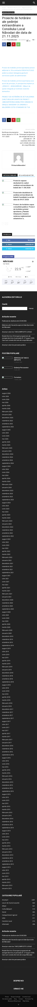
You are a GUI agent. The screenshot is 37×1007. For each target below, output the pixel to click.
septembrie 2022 (8, 536)
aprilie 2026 (6, 405)
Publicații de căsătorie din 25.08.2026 (14, 321)
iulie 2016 (5, 761)
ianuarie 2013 (7, 888)
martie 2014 (6, 846)
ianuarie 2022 (7, 560)
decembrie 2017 (7, 709)
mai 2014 (5, 840)
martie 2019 (6, 664)
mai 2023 (5, 512)
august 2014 (6, 831)
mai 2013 (5, 876)
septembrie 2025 (8, 427)
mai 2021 (5, 585)
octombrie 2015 (7, 788)
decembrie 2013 (7, 855)
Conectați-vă (29, 244)
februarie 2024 (7, 484)
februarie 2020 (7, 630)
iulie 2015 (5, 797)
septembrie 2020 (8, 609)
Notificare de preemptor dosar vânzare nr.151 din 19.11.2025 (10, 134)
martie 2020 (6, 627)
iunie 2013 (5, 873)
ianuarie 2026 (7, 415)
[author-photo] (18, 162)
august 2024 (6, 466)
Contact (21, 999)
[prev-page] (3, 223)
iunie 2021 (5, 582)
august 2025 (6, 430)
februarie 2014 (7, 849)
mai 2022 (5, 548)
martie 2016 (6, 773)
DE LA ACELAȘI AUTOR (26, 175)
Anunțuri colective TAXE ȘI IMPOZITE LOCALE (17, 332)
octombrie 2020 (7, 606)
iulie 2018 (5, 688)
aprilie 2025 (6, 442)
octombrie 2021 (7, 569)
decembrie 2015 (7, 782)
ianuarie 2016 (7, 779)
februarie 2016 (7, 776)
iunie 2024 (5, 472)
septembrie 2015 (8, 791)
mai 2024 (5, 475)
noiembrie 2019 (7, 639)
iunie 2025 (5, 436)
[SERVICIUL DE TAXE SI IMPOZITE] (7, 360)
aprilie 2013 (6, 879)
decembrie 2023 (7, 490)
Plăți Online (26, 1001)
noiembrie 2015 (7, 785)
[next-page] (6, 223)
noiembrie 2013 (7, 858)
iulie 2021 (5, 579)
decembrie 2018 (7, 673)
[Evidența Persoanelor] (7, 370)
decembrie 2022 (7, 527)
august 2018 (6, 685)
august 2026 (6, 393)
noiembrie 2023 (7, 493)
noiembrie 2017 (7, 712)
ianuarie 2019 (7, 670)
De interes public (7, 999)
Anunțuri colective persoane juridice (14, 345)
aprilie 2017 (6, 733)
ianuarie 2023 (7, 524)
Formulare (17, 377)
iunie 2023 (5, 509)
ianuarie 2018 (7, 706)
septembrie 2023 (8, 500)
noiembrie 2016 (7, 749)
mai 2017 (5, 730)
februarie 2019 (7, 667)
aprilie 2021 (6, 588)
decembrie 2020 (7, 600)
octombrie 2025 (7, 424)
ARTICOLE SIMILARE (9, 175)
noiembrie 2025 (7, 421)
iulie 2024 (5, 469)
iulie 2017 (5, 724)
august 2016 (6, 758)
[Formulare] (7, 379)
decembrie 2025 (7, 418)
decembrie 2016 (7, 746)
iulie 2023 (5, 506)
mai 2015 (5, 803)
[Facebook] (4, 44)
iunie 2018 (5, 691)
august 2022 (6, 539)
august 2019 (6, 648)
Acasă (4, 7)
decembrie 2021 (7, 563)
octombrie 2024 (7, 460)
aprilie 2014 (6, 843)
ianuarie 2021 (7, 597)
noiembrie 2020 (7, 603)
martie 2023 (6, 518)
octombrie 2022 (7, 533)
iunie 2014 (5, 837)
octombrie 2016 (7, 752)
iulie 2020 (5, 615)
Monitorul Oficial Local (14, 7)
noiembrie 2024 (7, 457)
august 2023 (6, 503)
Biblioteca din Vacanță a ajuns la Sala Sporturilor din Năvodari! (18, 326)
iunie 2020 (5, 618)
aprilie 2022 (6, 551)
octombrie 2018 (7, 679)
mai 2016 (5, 767)
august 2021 (6, 575)
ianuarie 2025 (7, 451)
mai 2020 (5, 621)
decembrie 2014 (7, 818)
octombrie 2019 (7, 642)
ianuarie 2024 (7, 487)
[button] (3, 2)
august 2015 (6, 794)
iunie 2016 (5, 764)
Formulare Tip (29, 999)
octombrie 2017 (7, 715)
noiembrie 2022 (7, 530)
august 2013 (6, 867)
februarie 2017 (7, 740)
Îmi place (31, 240)
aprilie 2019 (6, 661)
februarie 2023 (7, 521)
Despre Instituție (15, 997)
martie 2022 (6, 554)
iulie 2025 (5, 433)
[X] (9, 44)
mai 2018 (5, 694)
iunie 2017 (5, 727)
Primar (7, 997)
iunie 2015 (5, 800)
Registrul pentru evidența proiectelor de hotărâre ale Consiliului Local (17, 8)
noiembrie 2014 (7, 822)
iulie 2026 (5, 396)
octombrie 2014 (7, 825)
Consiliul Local (26, 997)
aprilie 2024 (6, 478)
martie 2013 (6, 882)
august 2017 (6, 721)
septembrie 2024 (8, 463)
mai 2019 (5, 658)
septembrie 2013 (8, 864)
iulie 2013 (5, 870)
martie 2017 (6, 736)
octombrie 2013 (7, 861)
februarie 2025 (7, 448)
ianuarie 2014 (7, 852)
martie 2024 (6, 481)
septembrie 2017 (8, 718)
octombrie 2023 (7, 497)
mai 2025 (5, 439)
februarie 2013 (7, 885)
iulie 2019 (5, 651)
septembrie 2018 (8, 682)
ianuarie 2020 (7, 633)
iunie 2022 (5, 545)
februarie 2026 (7, 411)
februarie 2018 (7, 703)
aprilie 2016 (6, 770)
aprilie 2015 (6, 806)
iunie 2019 (5, 654)
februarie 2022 (7, 557)
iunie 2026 (5, 399)
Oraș (15, 999)
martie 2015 (6, 809)
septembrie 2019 (8, 645)
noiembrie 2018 (7, 676)
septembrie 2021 (8, 572)
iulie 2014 (5, 834)
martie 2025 (6, 445)
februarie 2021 (7, 594)
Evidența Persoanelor (21, 367)
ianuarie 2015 (7, 815)
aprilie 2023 (6, 515)
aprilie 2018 (6, 697)
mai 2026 (5, 402)
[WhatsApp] (18, 44)
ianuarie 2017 (7, 743)
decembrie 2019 (7, 636)
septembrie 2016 (8, 755)
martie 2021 (6, 591)
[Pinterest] (14, 44)
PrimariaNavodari (12, 39)
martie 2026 (6, 408)
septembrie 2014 (8, 828)
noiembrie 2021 (7, 566)
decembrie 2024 (7, 454)
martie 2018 (6, 700)
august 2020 (6, 612)
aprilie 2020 (6, 624)
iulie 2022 (5, 542)
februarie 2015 (7, 812)
